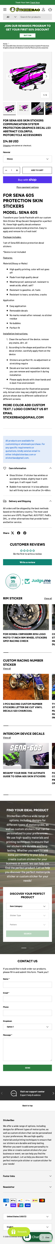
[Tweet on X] (12, 533)
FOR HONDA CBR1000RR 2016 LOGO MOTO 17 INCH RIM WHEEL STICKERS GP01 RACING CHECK (25, 637)
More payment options (27, 187)
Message (7, 1035)
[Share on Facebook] (19, 533)
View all (48, 598)
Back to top (27, 1105)
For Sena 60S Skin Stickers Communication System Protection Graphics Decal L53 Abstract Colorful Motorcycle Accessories (26, 47)
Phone (6, 1007)
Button (27, 35)
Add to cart (37, 170)
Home (5, 44)
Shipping (7, 145)
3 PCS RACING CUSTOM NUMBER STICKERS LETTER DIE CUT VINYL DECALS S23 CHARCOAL (22, 707)
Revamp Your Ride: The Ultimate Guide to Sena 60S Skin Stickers (24, 775)
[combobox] (27, 17)
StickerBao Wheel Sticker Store (21, 1237)
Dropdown (7, 1021)
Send (27, 1068)
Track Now (35, 2)
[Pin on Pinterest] (25, 533)
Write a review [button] (27, 562)
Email (5, 993)
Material (6, 152)
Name (5, 979)
